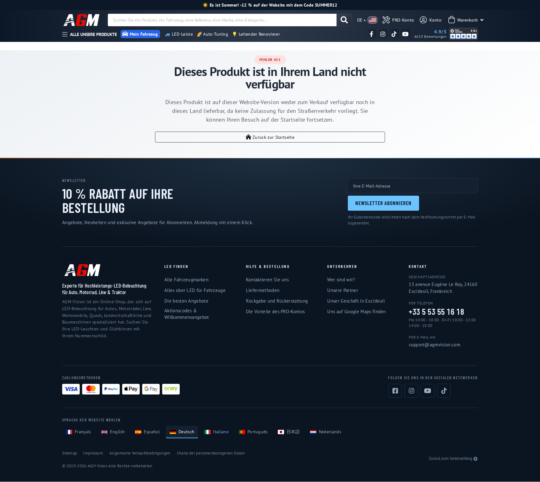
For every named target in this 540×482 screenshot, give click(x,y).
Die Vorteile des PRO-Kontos (275, 311)
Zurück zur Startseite (273, 137)
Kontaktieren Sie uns (267, 280)
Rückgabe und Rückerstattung (277, 301)
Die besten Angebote (186, 301)
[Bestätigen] (344, 20)
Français (83, 431)
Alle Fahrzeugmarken (186, 280)
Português (258, 431)
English (117, 431)
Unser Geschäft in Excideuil (356, 301)
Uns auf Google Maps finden (356, 311)
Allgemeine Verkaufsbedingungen (140, 453)
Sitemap (69, 453)
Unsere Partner (342, 290)
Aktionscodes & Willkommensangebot (186, 314)
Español (152, 431)
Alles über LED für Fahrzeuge (195, 290)
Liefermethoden (262, 290)
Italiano (221, 431)
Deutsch (186, 431)
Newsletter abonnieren (383, 203)
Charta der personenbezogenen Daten (211, 453)
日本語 (293, 431)
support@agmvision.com (434, 345)
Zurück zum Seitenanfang (450, 458)
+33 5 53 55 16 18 (436, 311)
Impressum (93, 453)
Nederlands (330, 431)
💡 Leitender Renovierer (256, 34)
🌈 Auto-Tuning (212, 34)
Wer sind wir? (341, 280)
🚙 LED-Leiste (179, 34)
